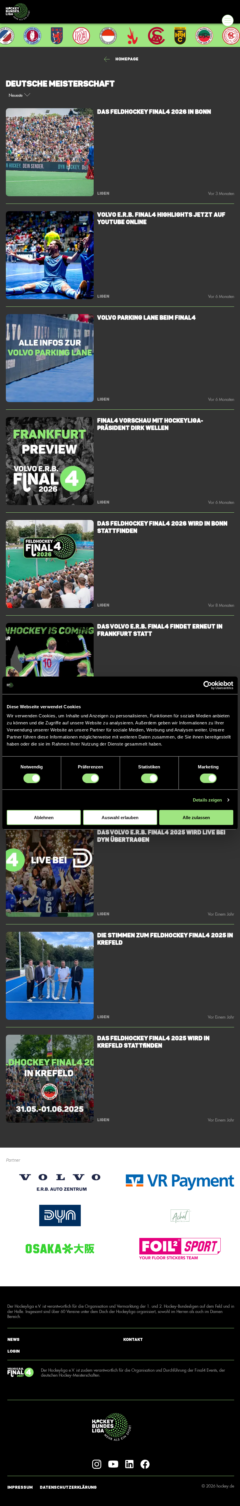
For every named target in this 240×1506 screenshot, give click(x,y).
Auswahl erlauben (120, 817)
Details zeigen (207, 799)
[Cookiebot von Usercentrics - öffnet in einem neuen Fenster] (207, 685)
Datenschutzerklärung (68, 1487)
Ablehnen (44, 817)
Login (13, 1351)
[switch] (90, 778)
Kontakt (133, 1339)
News (13, 1339)
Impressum (20, 1487)
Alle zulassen (196, 817)
